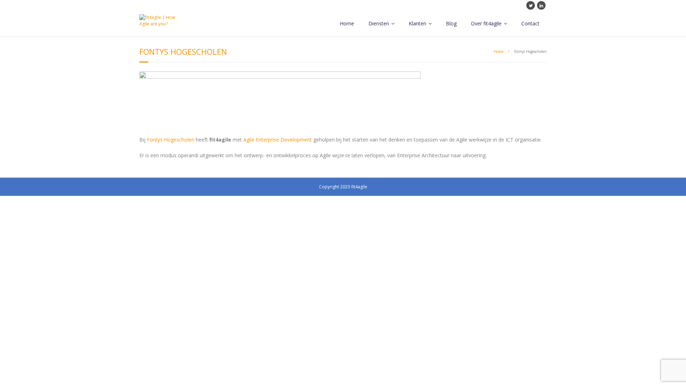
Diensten (378, 23)
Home (347, 23)
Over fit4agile (486, 23)
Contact (530, 23)
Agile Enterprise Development (277, 139)
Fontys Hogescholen (170, 139)
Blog (451, 23)
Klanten (417, 23)
